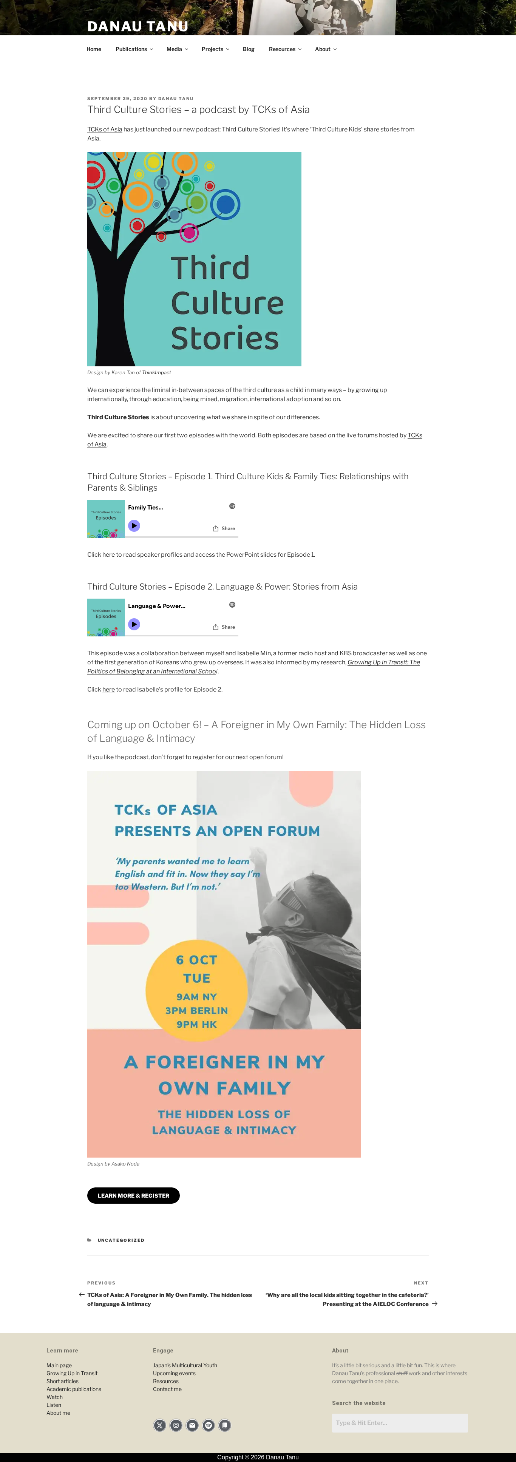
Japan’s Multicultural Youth (185, 1365)
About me (58, 1413)
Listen (53, 1405)
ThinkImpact (156, 372)
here (108, 554)
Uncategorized (121, 1240)
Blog (249, 49)
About (323, 49)
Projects (212, 49)
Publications (131, 49)
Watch (54, 1397)
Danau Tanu (138, 26)
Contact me (167, 1389)
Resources (282, 49)
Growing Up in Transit (71, 1373)
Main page (59, 1365)
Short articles (62, 1381)
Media (174, 49)
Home (94, 49)
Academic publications (73, 1389)
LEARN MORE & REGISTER (133, 1195)
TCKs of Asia (104, 129)
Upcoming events (174, 1373)
